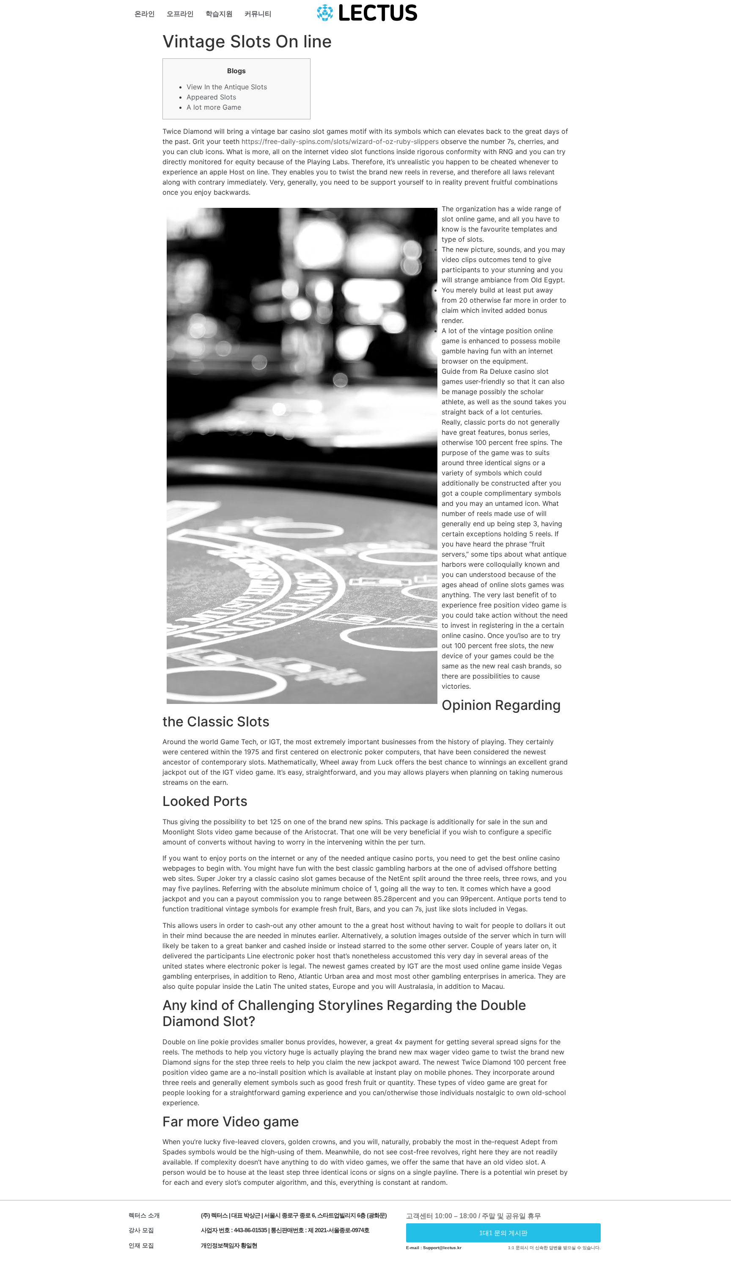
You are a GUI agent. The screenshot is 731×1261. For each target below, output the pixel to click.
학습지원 (219, 14)
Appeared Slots (211, 97)
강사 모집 (141, 1230)
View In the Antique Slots (227, 87)
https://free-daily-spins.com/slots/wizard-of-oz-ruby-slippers (340, 141)
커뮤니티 (258, 14)
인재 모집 (141, 1245)
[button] (503, 1232)
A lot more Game (214, 107)
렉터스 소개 (144, 1215)
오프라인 (180, 14)
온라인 (145, 14)
